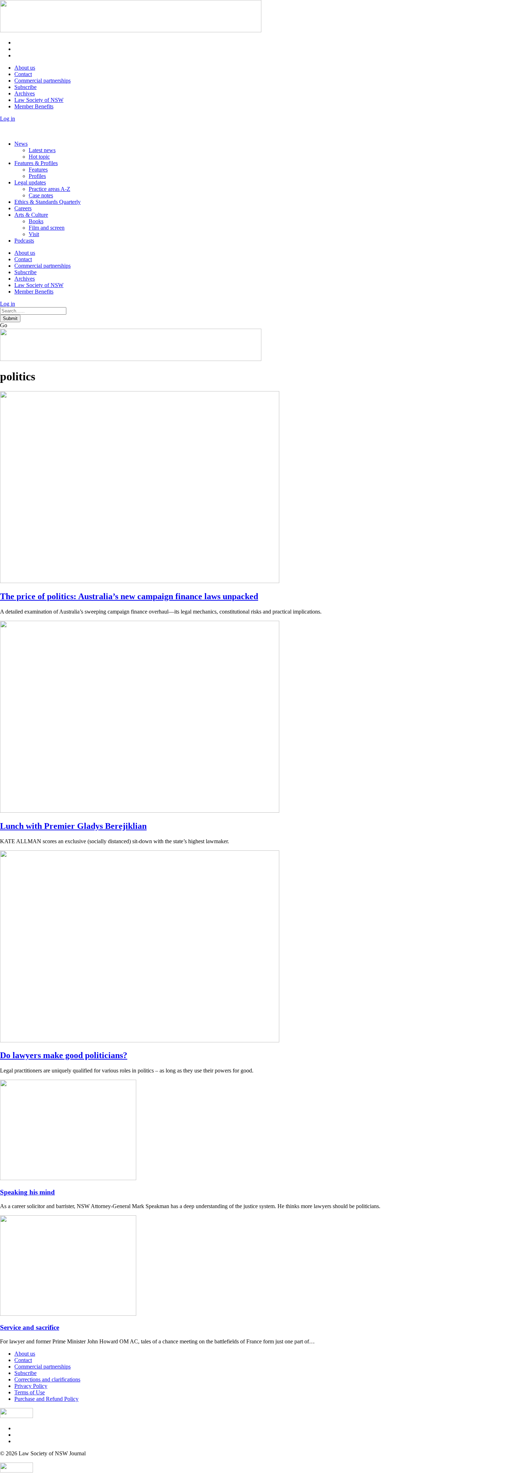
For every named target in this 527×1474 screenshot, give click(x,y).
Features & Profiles (36, 163)
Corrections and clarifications (47, 1379)
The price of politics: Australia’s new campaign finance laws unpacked (129, 596)
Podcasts (24, 241)
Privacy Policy (30, 1386)
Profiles (37, 176)
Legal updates (30, 182)
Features (38, 169)
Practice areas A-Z (49, 189)
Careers (23, 208)
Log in (7, 119)
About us (24, 68)
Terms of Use (29, 1392)
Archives (24, 93)
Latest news (42, 150)
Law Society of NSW (38, 100)
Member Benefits (33, 106)
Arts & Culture (31, 215)
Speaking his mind (27, 1192)
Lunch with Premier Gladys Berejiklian (73, 826)
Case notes (41, 195)
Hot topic (39, 157)
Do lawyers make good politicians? (63, 1055)
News (21, 144)
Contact (23, 74)
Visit (34, 234)
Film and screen (47, 228)
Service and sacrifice (29, 1327)
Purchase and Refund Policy (46, 1399)
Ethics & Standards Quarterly (47, 202)
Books (36, 221)
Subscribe (25, 87)
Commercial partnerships (42, 81)
